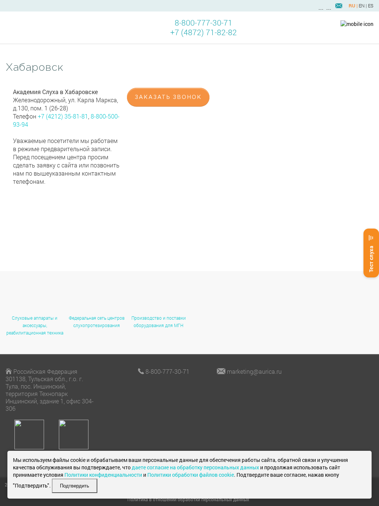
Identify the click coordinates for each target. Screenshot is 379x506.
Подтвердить (74, 486)
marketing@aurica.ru (254, 371)
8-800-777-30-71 (203, 22)
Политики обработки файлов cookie (190, 474)
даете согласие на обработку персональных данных (195, 467)
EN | (363, 5)
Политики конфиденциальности (103, 474)
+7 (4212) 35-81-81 (63, 116)
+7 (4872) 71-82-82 (203, 32)
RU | (353, 5)
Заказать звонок (168, 97)
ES (370, 5)
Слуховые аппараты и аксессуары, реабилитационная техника (34, 325)
